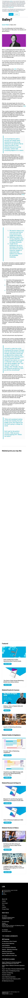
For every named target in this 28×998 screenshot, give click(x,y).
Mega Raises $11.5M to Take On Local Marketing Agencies (13, 586)
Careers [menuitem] (4, 901)
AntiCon (4, 894)
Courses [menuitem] (4, 923)
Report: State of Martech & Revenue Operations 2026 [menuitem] (13, 966)
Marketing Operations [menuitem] (7, 951)
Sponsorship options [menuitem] (6, 931)
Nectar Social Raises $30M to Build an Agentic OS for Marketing (14, 598)
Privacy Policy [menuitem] (5, 909)
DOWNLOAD (7, 755)
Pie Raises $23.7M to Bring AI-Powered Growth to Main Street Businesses (12, 845)
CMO (15, 69)
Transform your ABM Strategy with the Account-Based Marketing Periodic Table (13, 773)
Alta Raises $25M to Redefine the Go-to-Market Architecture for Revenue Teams (13, 537)
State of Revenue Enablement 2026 (13, 820)
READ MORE (7, 664)
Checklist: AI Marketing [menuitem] (7, 972)
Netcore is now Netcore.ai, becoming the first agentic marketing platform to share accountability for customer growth (12, 509)
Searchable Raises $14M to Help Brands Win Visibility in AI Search (13, 562)
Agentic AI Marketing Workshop (12, 727)
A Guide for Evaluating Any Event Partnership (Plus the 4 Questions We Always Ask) (13, 494)
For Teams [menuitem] (4, 916)
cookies (11, 1)
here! (23, 194)
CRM (24, 106)
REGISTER (7, 710)
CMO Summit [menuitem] (5, 924)
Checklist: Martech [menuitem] (6, 974)
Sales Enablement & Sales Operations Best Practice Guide (12, 660)
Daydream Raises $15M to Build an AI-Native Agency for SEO (13, 549)
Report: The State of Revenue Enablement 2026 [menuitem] (13, 969)
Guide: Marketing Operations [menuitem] (8, 977)
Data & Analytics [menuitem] (6, 945)
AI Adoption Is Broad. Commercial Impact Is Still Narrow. (13, 635)
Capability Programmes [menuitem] (7, 918)
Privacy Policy (10, 7)
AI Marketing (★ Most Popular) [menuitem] (9, 941)
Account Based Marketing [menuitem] (8, 943)
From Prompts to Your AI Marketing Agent (11, 523)
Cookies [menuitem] (4, 907)
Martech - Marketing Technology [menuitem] (9, 949)
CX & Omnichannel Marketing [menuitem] (9, 947)
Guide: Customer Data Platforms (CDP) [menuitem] (11, 979)
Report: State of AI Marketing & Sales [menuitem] (11, 971)
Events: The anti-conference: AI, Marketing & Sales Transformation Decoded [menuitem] (13, 926)
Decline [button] (16, 14)
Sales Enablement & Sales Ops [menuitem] (9, 955)
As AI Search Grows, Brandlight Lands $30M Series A (13, 611)
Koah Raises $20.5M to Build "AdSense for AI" (12, 574)
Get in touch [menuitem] (5, 903)
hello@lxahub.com (7, 891)
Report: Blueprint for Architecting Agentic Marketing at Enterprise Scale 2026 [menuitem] (11, 963)
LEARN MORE (7, 729)
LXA (4, 892)
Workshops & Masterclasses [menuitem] (8, 917)
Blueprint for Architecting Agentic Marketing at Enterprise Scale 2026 (13, 799)
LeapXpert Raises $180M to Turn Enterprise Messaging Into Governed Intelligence (13, 465)
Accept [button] (11, 14)
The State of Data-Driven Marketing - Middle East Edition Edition (13, 681)
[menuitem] (5, 939)
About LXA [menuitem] (4, 899)
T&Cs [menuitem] (3, 905)
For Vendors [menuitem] (5, 929)
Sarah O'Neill (5, 24)
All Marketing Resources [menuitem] (8, 981)
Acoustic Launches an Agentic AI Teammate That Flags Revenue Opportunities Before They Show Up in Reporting (13, 480)
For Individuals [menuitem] (5, 921)
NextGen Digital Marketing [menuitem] (8, 953)
